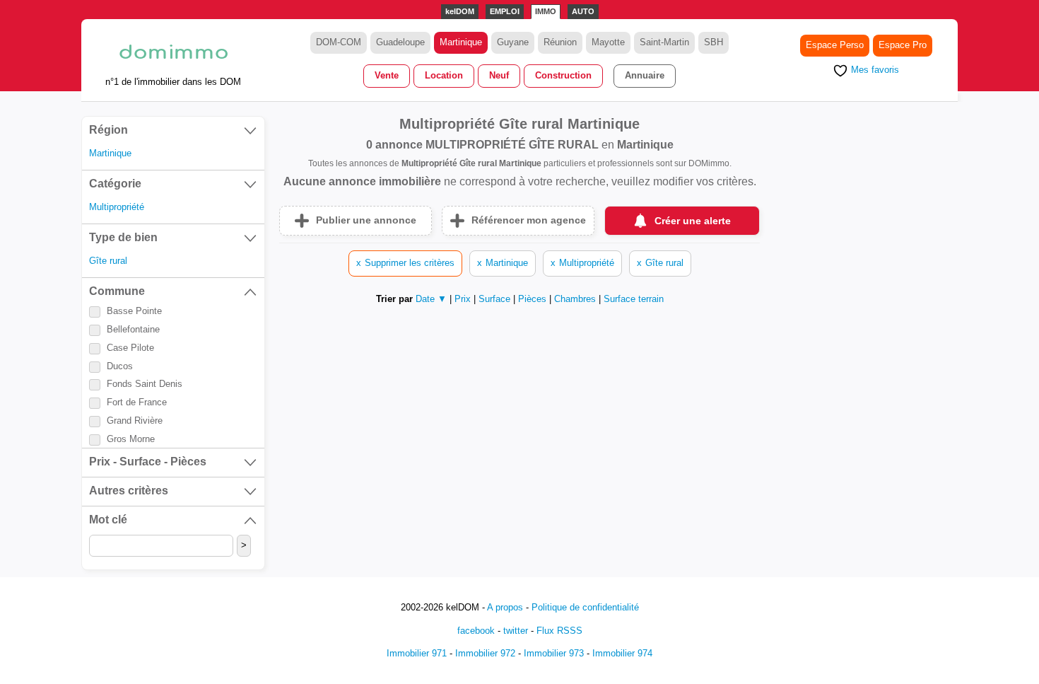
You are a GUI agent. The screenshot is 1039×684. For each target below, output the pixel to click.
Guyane (513, 42)
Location (444, 75)
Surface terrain (634, 299)
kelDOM (459, 11)
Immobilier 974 (622, 653)
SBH (713, 42)
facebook (476, 630)
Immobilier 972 (485, 653)
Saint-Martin (664, 42)
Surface (496, 299)
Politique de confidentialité (585, 607)
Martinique (461, 42)
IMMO (545, 11)
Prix (464, 299)
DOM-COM (338, 42)
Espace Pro (903, 45)
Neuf (499, 75)
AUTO (583, 11)
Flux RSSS (559, 630)
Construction (563, 75)
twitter (515, 630)
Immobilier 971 (417, 653)
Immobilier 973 (554, 653)
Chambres (576, 299)
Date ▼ (431, 299)
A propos (505, 607)
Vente (387, 75)
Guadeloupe (400, 42)
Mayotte (608, 42)
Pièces (533, 299)
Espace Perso (835, 45)
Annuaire (644, 75)
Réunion (560, 42)
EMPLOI (505, 11)
